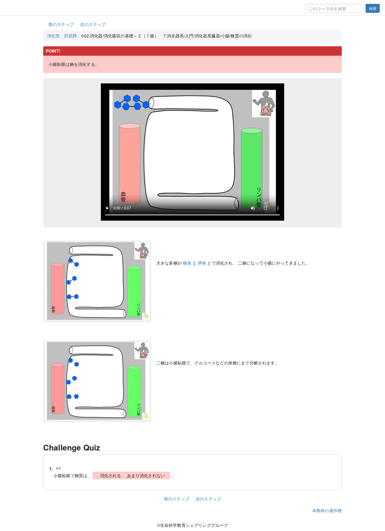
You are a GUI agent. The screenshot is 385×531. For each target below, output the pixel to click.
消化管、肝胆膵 (62, 36)
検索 (372, 8)
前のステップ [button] (61, 24)
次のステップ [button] (93, 24)
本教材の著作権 (327, 510)
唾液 (187, 263)
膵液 (202, 263)
